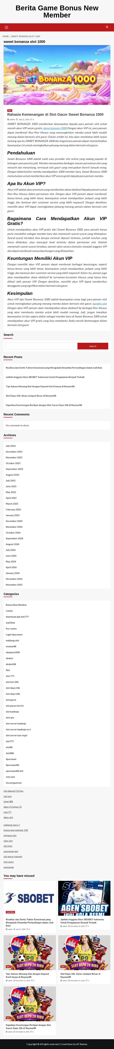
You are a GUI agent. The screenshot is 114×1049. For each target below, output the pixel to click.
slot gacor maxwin (13, 856)
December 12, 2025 (23, 981)
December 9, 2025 (22, 1032)
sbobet (9, 658)
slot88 (9, 747)
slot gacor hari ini (15, 705)
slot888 (10, 753)
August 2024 (12, 544)
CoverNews (67, 1044)
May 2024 (11, 561)
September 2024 (14, 538)
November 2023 (14, 584)
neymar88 (11, 646)
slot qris (10, 717)
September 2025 (14, 469)
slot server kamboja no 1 (18, 729)
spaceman (9, 867)
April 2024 (11, 567)
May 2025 (11, 492)
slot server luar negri (16, 735)
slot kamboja (12, 711)
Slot (9, 110)
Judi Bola (10, 622)
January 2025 (13, 515)
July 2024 (11, 550)
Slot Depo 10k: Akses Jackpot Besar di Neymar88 (31, 395)
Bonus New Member (16, 604)
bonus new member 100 (16, 830)
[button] (7, 27)
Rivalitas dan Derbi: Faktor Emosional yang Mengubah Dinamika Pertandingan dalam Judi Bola (54, 367)
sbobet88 (11, 664)
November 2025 (14, 457)
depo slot (8, 817)
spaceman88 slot (14, 771)
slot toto (8, 845)
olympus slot (10, 835)
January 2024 (13, 573)
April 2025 (11, 498)
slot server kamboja (16, 723)
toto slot (10, 777)
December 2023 (14, 579)
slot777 (10, 741)
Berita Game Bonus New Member (57, 11)
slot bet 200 (12, 682)
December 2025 (14, 451)
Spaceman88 (12, 765)
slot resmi (9, 861)
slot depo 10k (13, 688)
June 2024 (11, 555)
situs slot (8, 840)
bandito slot (99, 303)
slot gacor (11, 699)
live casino (11, 628)
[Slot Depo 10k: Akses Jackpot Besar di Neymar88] (84, 952)
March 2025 (12, 503)
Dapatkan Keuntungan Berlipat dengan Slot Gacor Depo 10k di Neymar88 (44, 405)
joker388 (8, 801)
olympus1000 (13, 652)
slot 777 (10, 676)
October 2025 (13, 463)
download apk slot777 (17, 616)
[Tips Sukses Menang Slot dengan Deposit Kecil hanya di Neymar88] (30, 952)
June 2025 (11, 486)
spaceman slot (11, 851)
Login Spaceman (14, 634)
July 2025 (11, 480)
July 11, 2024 (24, 120)
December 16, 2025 (78, 926)
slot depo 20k (13, 693)
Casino (9, 610)
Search (8, 334)
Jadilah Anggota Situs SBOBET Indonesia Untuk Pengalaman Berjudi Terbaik (45, 377)
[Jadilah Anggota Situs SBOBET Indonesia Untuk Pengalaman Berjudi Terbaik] (84, 898)
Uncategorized (14, 782)
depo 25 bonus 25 (13, 806)
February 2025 (13, 509)
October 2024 (13, 532)
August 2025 (12, 474)
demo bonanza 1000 (55, 128)
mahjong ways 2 (12, 824)
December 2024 (14, 521)
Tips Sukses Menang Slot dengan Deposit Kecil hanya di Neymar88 (40, 386)
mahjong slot (12, 640)
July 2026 (11, 445)
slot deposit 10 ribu (13, 790)
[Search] (107, 27)
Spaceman (11, 759)
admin (12, 120)
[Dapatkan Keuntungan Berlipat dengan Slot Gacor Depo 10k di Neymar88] (30, 1003)
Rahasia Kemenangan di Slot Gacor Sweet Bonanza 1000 (55, 114)
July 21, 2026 (21, 929)
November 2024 (14, 526)
